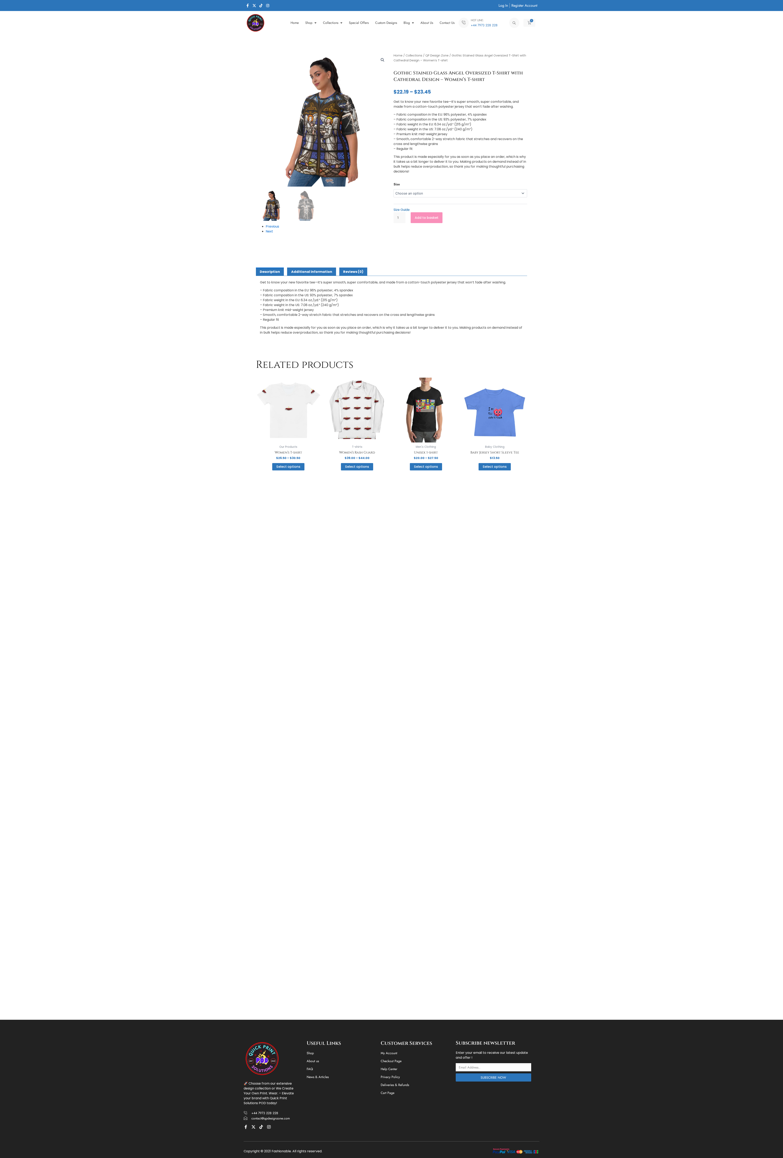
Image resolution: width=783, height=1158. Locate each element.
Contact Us (447, 23)
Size (397, 184)
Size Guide (402, 209)
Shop (308, 23)
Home (295, 23)
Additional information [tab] (311, 271)
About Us (426, 23)
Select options (288, 466)
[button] (382, 60)
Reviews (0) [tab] (353, 271)
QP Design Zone (437, 55)
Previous (272, 226)
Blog (407, 23)
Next (269, 231)
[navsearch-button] (514, 23)
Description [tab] (270, 271)
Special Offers (359, 23)
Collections (330, 23)
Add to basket (426, 217)
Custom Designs (386, 23)
